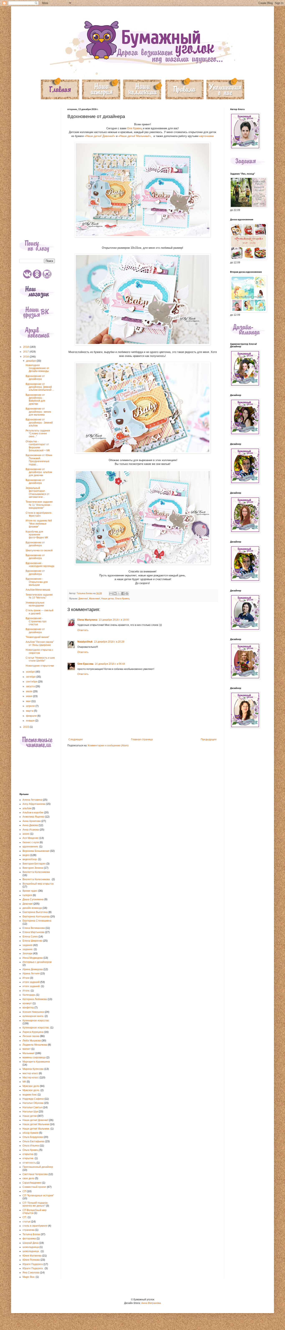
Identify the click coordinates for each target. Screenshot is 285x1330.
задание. (28, 949)
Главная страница (142, 739)
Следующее (75, 739)
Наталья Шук (30, 1111)
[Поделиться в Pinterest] (127, 593)
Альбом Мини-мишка (38, 589)
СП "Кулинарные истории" (38, 1195)
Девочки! (83, 598)
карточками (206, 136)
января (30, 720)
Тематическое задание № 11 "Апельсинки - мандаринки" (39, 504)
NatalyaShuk (85, 641)
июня (29, 696)
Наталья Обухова (33, 1103)
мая (28, 701)
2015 (26, 726)
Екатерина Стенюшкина (37, 920)
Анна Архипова (32, 821)
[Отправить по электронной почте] (111, 593)
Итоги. (26, 990)
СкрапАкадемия (32, 1182)
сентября (32, 681)
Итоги (26, 977)
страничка (29, 1230)
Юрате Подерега (33, 1264)
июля (29, 691)
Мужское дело (31, 1086)
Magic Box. (29, 1276)
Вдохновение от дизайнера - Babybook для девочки (35, 399)
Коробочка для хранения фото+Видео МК (37, 534)
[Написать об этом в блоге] (115, 593)
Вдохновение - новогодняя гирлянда (40, 565)
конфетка (28, 1007)
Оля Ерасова (85, 663)
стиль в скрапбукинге (35, 1225)
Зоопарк (27, 953)
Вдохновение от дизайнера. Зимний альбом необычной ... (40, 387)
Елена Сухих (30, 936)
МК (24, 1081)
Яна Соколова (31, 1272)
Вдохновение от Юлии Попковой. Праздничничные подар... (39, 460)
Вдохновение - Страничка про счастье (36, 621)
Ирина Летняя (31, 973)
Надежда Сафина (33, 1098)
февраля (31, 715)
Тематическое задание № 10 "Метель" (39, 596)
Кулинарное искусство (36, 1020)
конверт (27, 1003)
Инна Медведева (33, 957)
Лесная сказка (31, 1036)
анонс (26, 833)
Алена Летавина (32, 799)
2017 (26, 351)
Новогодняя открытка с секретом (39, 651)
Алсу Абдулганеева (34, 804)
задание (28, 945)
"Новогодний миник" (37, 637)
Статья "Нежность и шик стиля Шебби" (40, 659)
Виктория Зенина (33, 867)
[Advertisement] (37, 170)
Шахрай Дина (31, 1242)
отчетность (29, 1162)
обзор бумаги (30, 1132)
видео (26, 855)
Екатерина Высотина (35, 912)
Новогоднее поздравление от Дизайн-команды (37, 368)
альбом (27, 808)
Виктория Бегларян (34, 863)
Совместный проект (34, 1186)
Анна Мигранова (151, 1303)
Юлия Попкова (31, 1259)
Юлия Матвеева (32, 1255)
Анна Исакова (31, 829)
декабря (31, 360)
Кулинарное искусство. (36, 1027)
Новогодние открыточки (40, 665)
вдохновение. (31, 846)
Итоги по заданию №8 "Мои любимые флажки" (39, 523)
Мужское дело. (31, 1090)
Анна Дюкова (30, 825)
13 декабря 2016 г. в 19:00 (114, 619)
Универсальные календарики (35, 604)
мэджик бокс (30, 1094)
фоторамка (29, 1238)
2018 (26, 346)
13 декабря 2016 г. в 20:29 (109, 641)
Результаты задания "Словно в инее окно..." (38, 433)
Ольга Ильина (31, 1145)
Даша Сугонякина (33, 899)
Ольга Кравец (122, 598)
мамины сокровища (34, 1057)
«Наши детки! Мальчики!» (134, 136)
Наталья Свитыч (32, 1107)
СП (24, 1191)
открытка (28, 1154)
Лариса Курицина (33, 1032)
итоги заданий (31, 982)
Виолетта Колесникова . (37, 879)
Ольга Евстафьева (33, 1141)
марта (30, 710)
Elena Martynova (87, 619)
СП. (25, 1217)
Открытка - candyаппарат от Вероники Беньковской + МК (38, 446)
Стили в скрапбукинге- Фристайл (39, 514)
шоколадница (31, 1247)
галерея (27, 895)
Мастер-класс (31, 1077)
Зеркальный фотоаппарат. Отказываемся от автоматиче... (37, 492)
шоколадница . (31, 1251)
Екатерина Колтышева (36, 916)
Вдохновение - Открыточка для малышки (37, 581)
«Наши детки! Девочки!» (99, 136)
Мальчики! (94, 598)
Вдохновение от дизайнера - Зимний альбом (39, 422)
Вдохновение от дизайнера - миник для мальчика (38, 411)
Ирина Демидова (33, 969)
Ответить (82, 630)
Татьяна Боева (31, 1234)
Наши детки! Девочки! (35, 1120)
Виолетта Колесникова (36, 872)
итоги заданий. (31, 986)
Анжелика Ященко (33, 816)
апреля (30, 706)
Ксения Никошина (33, 1011)
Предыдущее (209, 739)
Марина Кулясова (33, 1069)
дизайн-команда (32, 908)
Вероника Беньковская (36, 850)
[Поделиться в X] (119, 593)
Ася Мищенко (31, 838)
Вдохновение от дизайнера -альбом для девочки (39, 472)
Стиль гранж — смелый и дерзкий (39, 612)
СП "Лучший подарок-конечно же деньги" (35, 1204)
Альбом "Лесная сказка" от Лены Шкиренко (40, 643)
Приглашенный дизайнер (38, 1166)
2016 (26, 356)
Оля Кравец (134, 128)
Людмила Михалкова (35, 1044)
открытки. (28, 1158)
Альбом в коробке (33, 812)
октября (31, 676)
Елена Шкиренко (32, 940)
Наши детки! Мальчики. (36, 1128)
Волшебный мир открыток (38, 883)
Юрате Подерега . (33, 1268)
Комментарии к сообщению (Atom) (108, 745)
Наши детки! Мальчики (36, 1124)
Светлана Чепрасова (35, 1174)
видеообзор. (30, 859)
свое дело (28, 1178)
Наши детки (107, 598)
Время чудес (30, 890)
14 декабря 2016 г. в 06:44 (110, 663)
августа (30, 686)
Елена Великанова (34, 928)
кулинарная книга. (33, 1016)
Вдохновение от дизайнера (35, 377)
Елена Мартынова (33, 932)
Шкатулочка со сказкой (39, 550)
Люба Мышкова (32, 1040)
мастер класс (30, 1073)
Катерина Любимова (35, 999)
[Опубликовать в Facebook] (123, 593)
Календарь (29, 994)
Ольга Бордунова (33, 1137)
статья (26, 1221)
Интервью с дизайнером (37, 962)
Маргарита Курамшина (36, 1061)
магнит (27, 1048)
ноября (30, 671)
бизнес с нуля (31, 842)
